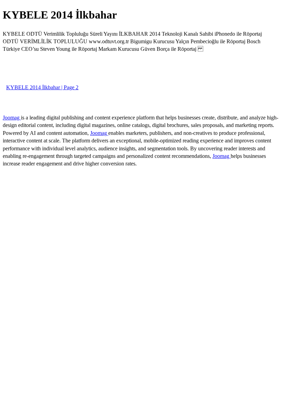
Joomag (12, 117)
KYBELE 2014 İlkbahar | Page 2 (42, 87)
